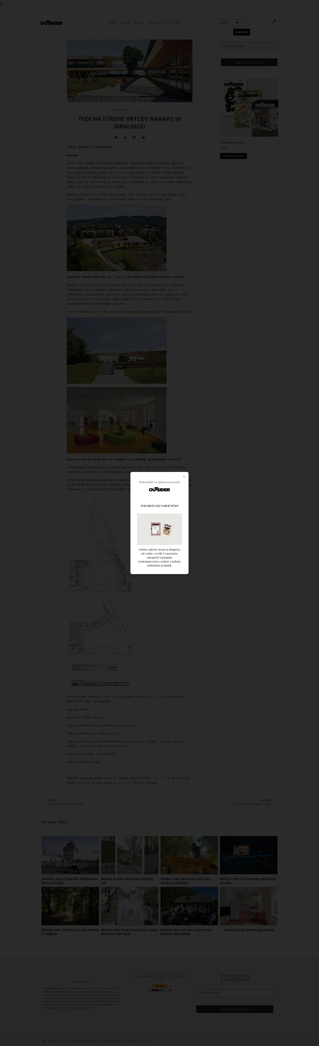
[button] (184, 476)
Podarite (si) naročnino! (159, 505)
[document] (159, 523)
